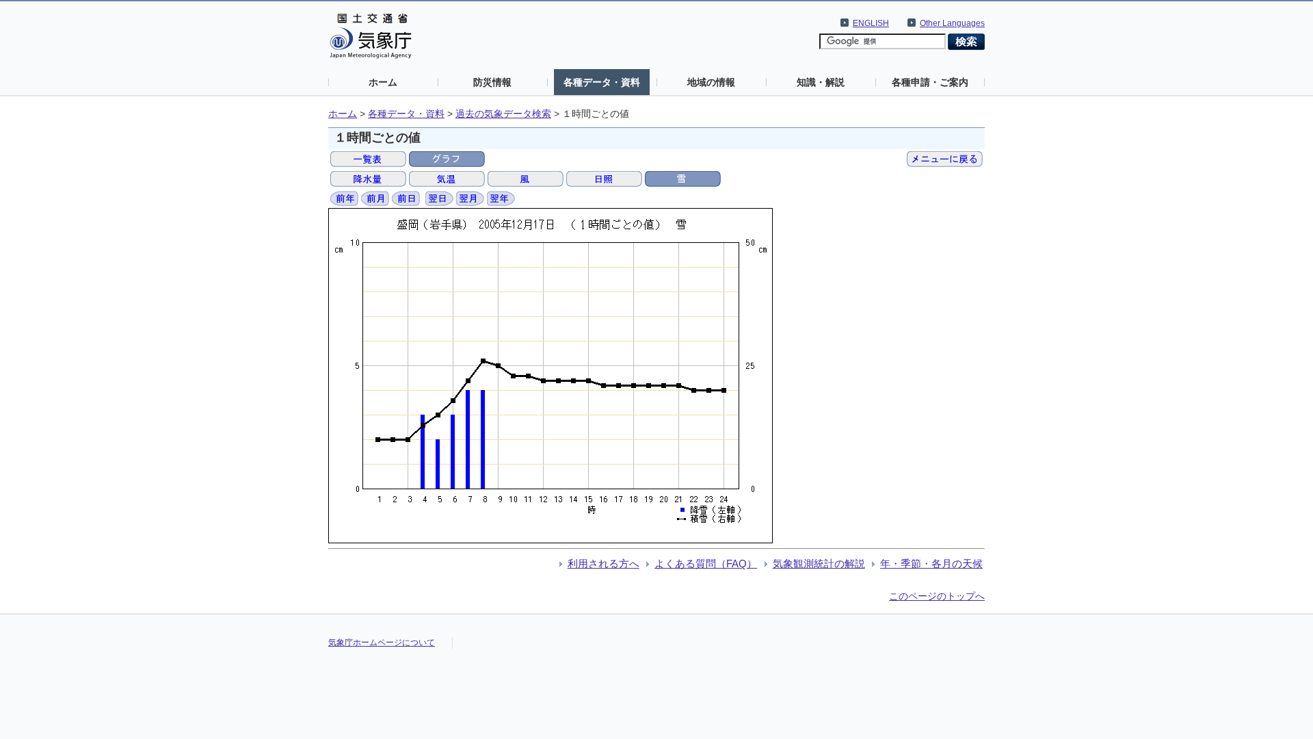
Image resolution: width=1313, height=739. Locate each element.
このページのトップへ (937, 596)
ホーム (383, 82)
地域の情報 (711, 82)
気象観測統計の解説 (819, 563)
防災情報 (492, 82)
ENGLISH (871, 23)
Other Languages (952, 23)
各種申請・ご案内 (930, 82)
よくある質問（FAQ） (705, 563)
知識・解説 (821, 82)
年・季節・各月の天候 (931, 563)
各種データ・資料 (601, 82)
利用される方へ (603, 563)
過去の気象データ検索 (503, 114)
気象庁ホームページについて (381, 642)
